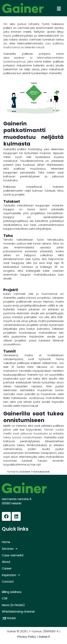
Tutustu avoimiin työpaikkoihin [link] (28, 472)
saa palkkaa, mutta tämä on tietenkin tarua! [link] (33, 45)
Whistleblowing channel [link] (18, 611)
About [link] (6, 561)
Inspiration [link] (9, 575)
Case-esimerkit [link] (13, 555)
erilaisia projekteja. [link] (39, 298)
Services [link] (8, 548)
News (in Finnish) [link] (13, 605)
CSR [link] (4, 598)
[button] (58, 9)
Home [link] (6, 542)
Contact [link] (8, 581)
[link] (23, 8)
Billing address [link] (11, 592)
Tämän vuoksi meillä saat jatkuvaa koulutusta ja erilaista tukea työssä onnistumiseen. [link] (33, 433)
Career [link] (7, 568)
